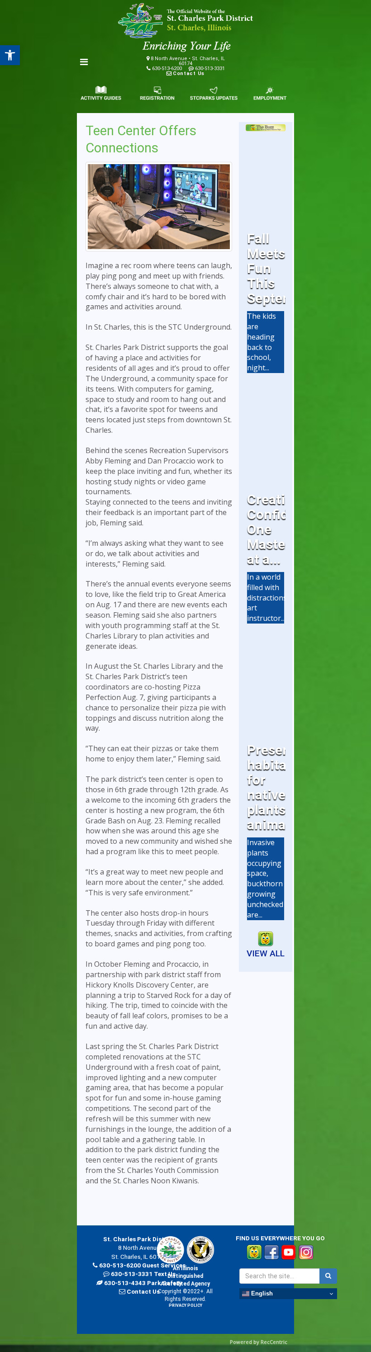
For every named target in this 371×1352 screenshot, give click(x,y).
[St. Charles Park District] (185, 21)
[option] (266, 268)
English (261, 1293)
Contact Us (189, 73)
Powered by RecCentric (258, 1341)
